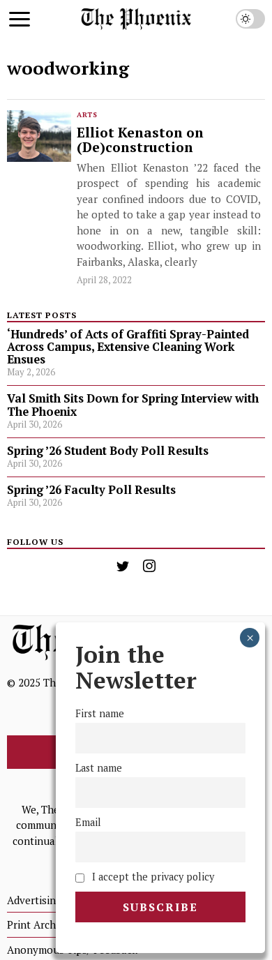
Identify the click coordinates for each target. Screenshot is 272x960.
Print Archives (41, 924)
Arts (87, 114)
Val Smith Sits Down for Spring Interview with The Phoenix (133, 404)
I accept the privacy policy (151, 876)
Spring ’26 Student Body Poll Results (108, 450)
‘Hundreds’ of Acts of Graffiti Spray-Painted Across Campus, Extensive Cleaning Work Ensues (128, 347)
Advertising (34, 900)
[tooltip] (123, 566)
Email (88, 822)
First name (99, 713)
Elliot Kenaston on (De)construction (140, 141)
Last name (98, 767)
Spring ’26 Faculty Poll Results (91, 489)
